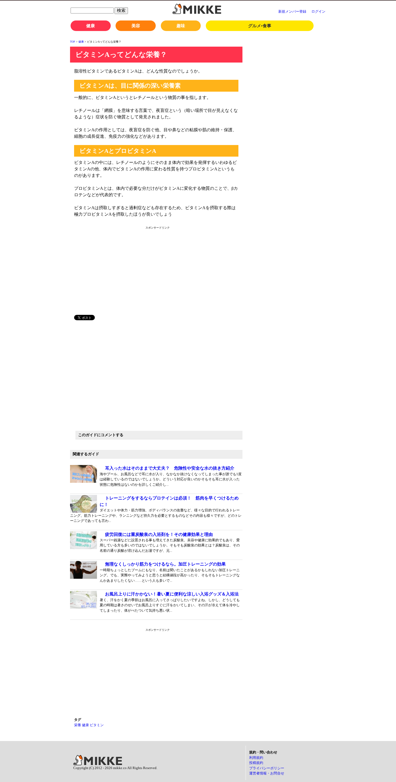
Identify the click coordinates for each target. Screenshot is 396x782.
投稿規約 (256, 763)
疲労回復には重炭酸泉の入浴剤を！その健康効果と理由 (159, 534)
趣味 (180, 25)
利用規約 (256, 758)
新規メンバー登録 (292, 11)
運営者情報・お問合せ (266, 773)
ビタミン (97, 725)
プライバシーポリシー (266, 768)
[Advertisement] (120, 273)
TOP (72, 41)
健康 (90, 25)
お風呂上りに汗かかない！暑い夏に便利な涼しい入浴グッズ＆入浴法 (172, 594)
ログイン (318, 11)
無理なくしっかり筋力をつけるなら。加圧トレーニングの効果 (165, 564)
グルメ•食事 (259, 25)
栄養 (77, 725)
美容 (135, 25)
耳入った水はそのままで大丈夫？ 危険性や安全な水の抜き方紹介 (169, 468)
